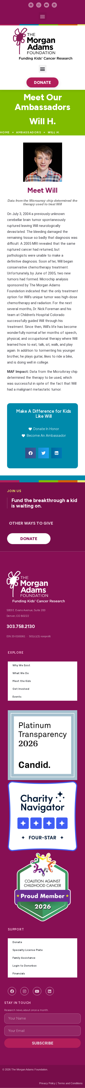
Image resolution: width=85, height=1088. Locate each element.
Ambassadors (28, 132)
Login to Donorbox (25, 965)
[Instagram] (38, 5)
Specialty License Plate (28, 950)
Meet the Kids (22, 681)
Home (5, 132)
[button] (43, 16)
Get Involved (21, 688)
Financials (19, 973)
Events (17, 696)
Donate (17, 942)
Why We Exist (21, 665)
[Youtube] (46, 5)
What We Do (21, 673)
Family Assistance (24, 957)
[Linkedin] (54, 5)
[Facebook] (31, 5)
